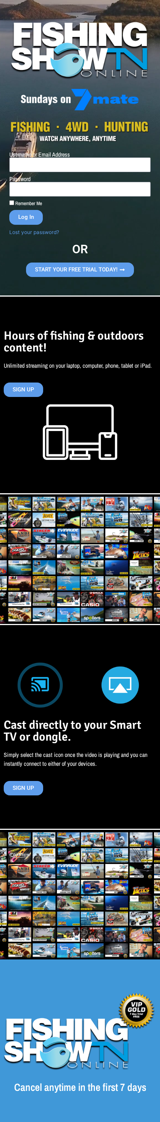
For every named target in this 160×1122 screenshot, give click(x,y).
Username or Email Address (39, 154)
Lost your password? (34, 232)
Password (20, 179)
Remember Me (28, 203)
